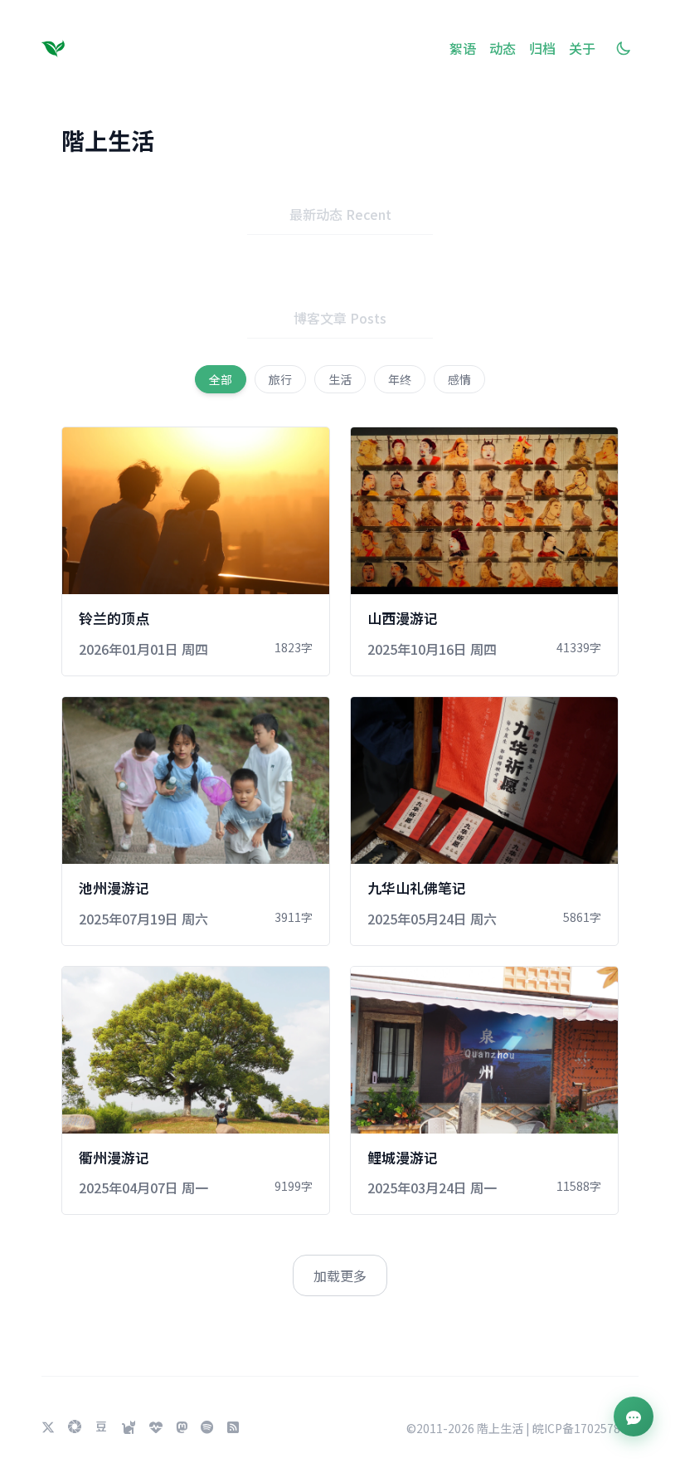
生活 (340, 379)
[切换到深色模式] (624, 48)
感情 (459, 379)
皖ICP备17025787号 (585, 1428)
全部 (220, 379)
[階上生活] (56, 48)
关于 (582, 48)
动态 (502, 48)
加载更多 (340, 1275)
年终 (399, 379)
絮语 (462, 48)
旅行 (280, 379)
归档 (542, 48)
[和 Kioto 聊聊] (633, 1416)
